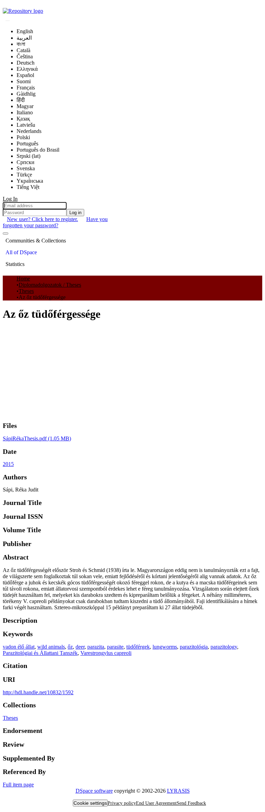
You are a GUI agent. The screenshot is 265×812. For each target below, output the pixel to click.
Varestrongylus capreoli (105, 653)
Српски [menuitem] (26, 162)
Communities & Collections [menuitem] (36, 240)
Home (23, 278)
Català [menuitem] (23, 50)
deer (80, 647)
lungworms (165, 647)
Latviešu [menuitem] (26, 125)
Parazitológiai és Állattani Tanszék (40, 653)
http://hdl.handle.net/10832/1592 (38, 692)
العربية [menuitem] (24, 38)
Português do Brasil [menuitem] (38, 150)
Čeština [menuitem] (25, 56)
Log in (75, 212)
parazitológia (194, 647)
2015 (8, 464)
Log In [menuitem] (10, 199)
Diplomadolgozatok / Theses (50, 285)
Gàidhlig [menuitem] (26, 94)
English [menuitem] (25, 31)
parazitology (223, 647)
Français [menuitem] (26, 87)
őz (70, 647)
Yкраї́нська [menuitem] (30, 181)
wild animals (51, 647)
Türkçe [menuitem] (24, 175)
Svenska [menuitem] (26, 168)
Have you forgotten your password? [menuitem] (55, 222)
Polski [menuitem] (23, 137)
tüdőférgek (138, 647)
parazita (95, 647)
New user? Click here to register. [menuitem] (42, 219)
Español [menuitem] (25, 75)
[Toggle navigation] (5, 233)
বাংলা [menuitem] (21, 44)
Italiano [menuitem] (25, 112)
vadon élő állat (19, 647)
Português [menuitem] (27, 143)
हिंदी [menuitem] (21, 100)
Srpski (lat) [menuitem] (28, 156)
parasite (115, 647)
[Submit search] (8, 20)
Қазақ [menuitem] (23, 119)
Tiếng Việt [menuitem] (28, 187)
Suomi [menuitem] (24, 81)
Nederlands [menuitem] (29, 131)
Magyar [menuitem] (25, 106)
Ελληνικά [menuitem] (27, 69)
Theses (26, 291)
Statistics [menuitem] (15, 264)
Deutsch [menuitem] (26, 63)
